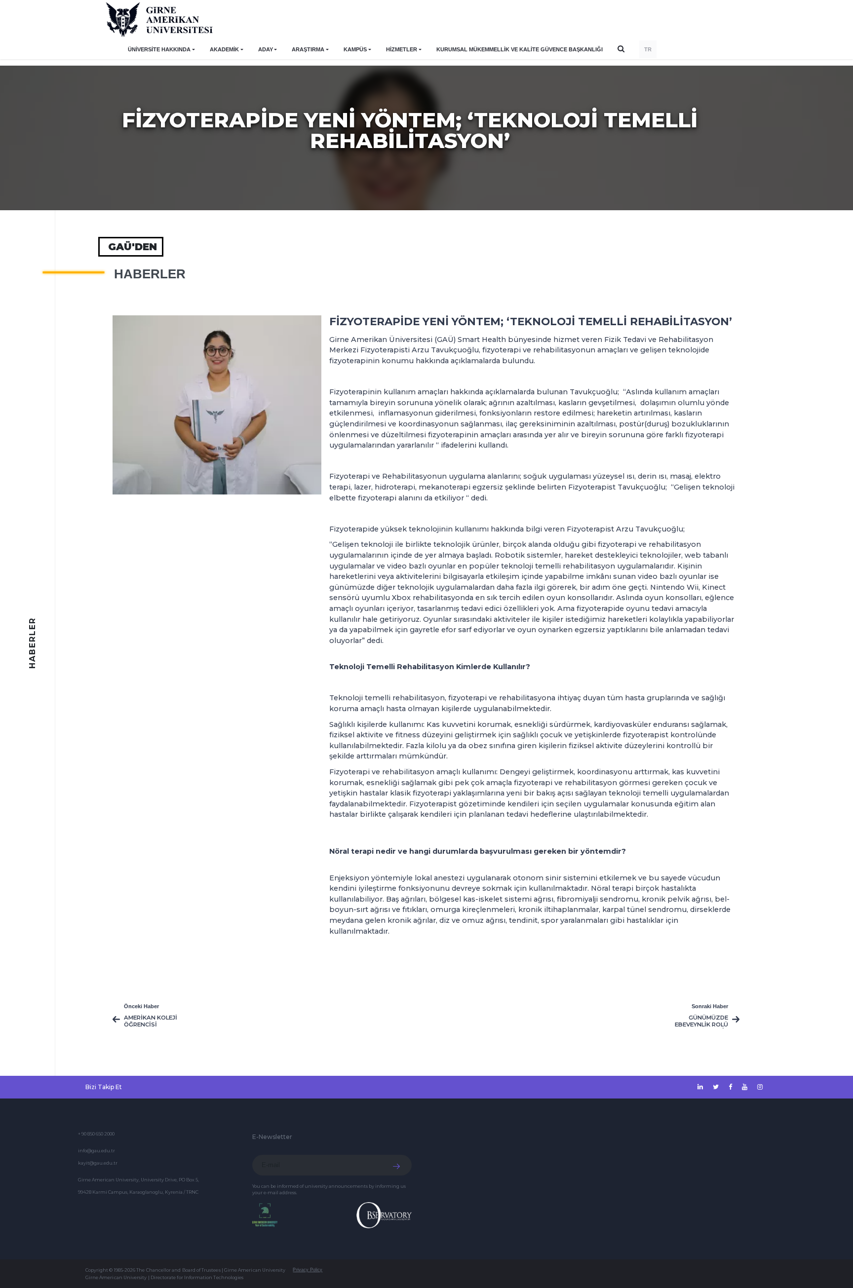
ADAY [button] (265, 49)
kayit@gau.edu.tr (97, 1163)
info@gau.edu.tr (96, 1150)
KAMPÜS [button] (355, 49)
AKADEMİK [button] (224, 49)
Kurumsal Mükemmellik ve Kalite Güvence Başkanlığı (519, 49)
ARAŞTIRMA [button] (308, 49)
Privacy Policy (307, 1269)
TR (648, 49)
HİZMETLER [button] (401, 49)
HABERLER (150, 273)
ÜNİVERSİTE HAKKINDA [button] (159, 49)
